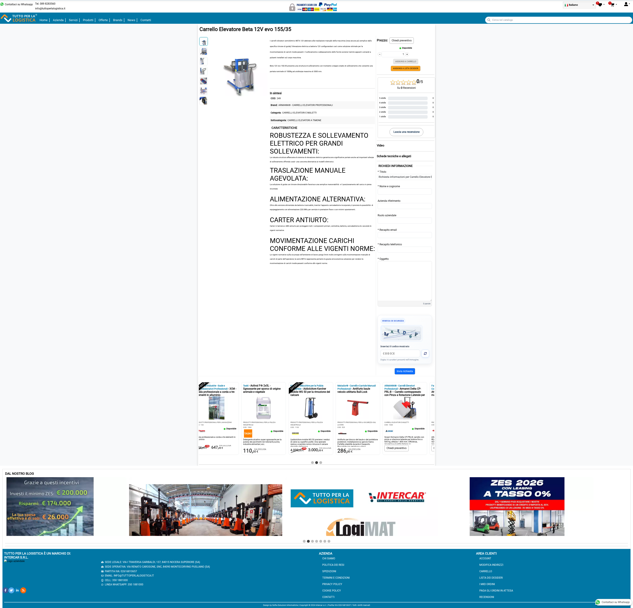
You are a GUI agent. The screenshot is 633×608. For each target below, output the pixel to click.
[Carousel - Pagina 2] (316, 462)
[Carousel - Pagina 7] (329, 541)
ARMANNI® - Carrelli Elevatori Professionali (305, 105)
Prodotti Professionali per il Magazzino (360, 422)
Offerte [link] (103, 20)
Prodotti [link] (88, 20)
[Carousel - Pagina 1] (312, 462)
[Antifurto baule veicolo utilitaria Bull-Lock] (254, 433)
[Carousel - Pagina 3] (320, 462)
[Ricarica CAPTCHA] (425, 353)
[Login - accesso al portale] (627, 4)
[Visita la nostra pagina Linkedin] (17, 590)
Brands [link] (117, 20)
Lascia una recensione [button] (406, 131)
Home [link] (44, 20)
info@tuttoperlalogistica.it (50, 8)
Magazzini (394, 422)
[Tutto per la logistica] (19, 17)
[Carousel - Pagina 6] (324, 541)
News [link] (131, 20)
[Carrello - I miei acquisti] (613, 4)
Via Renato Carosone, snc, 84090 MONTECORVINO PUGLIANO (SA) (168, 566)
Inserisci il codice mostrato (394, 346)
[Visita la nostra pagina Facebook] (5, 590)
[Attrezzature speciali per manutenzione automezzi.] (348, 430)
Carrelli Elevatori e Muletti (299, 112)
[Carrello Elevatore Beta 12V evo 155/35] (238, 66)
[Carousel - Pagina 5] (320, 541)
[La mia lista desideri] (601, 4)
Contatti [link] (145, 20)
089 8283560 (47, 3)
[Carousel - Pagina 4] (316, 541)
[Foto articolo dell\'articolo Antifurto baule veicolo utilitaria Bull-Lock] (269, 407)
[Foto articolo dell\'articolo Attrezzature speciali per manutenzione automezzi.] (363, 407)
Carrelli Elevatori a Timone (304, 120)
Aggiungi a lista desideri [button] (405, 68)
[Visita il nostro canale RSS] (23, 590)
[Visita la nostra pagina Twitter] (11, 590)
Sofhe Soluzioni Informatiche (285, 605)
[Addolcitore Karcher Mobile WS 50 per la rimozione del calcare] (207, 433)
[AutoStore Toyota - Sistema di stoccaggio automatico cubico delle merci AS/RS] (395, 430)
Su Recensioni (406, 87)
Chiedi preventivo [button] (402, 40)
